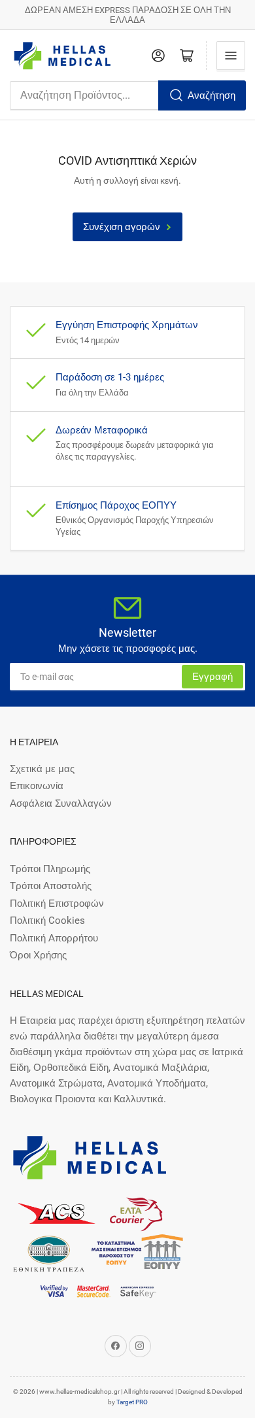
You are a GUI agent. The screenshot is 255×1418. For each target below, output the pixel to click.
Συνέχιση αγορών (121, 227)
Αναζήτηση (211, 95)
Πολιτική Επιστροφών (57, 903)
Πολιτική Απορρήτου (54, 938)
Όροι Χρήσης (38, 955)
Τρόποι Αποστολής (51, 886)
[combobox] (127, 95)
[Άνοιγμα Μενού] (230, 55)
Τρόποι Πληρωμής (50, 869)
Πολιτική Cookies (47, 920)
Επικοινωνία (36, 786)
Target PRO (132, 1402)
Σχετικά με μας (42, 769)
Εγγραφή (212, 677)
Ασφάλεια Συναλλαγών (61, 803)
